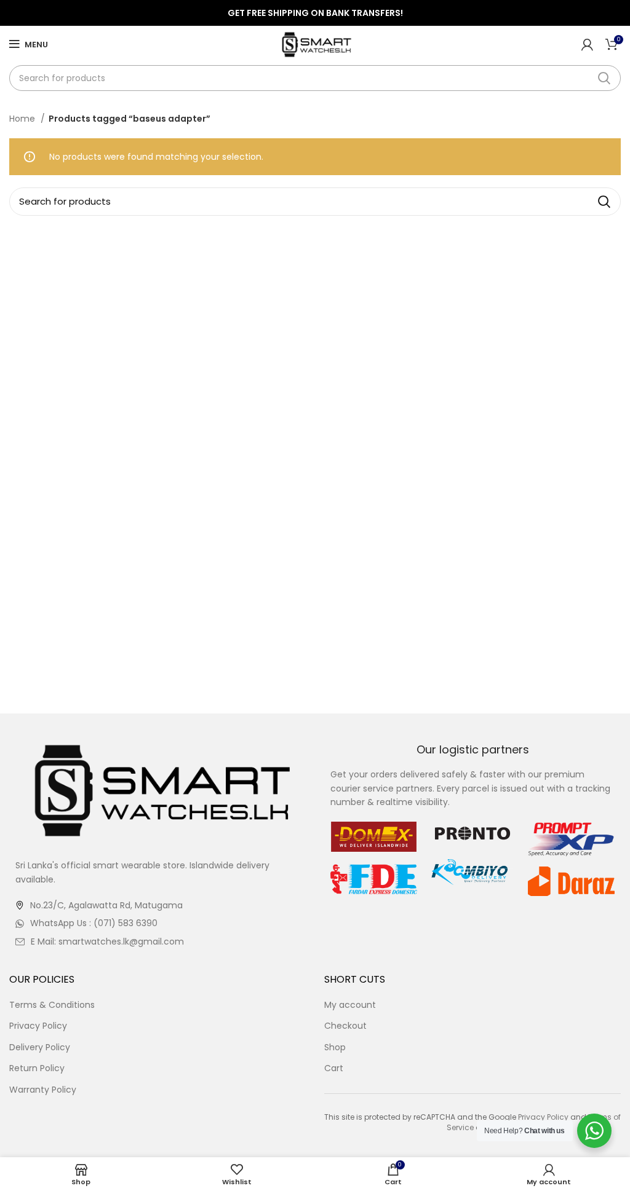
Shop (335, 1047)
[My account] (587, 44)
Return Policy (37, 1068)
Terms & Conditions (52, 1005)
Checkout (345, 1026)
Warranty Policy (42, 1090)
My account (350, 1005)
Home (23, 118)
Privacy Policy (38, 1026)
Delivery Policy (39, 1047)
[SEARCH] (604, 78)
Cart (333, 1068)
